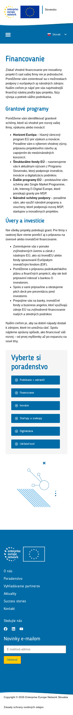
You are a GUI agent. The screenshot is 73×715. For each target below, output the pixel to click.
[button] (8, 34)
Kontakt (9, 609)
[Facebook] (5, 629)
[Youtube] (21, 629)
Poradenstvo (13, 579)
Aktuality (10, 594)
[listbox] (57, 34)
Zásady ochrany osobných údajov (24, 707)
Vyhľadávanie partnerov (22, 586)
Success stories (15, 601)
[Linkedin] (13, 629)
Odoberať (12, 659)
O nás (8, 571)
